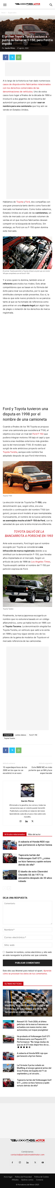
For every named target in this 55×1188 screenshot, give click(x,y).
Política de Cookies (41, 1177)
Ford (27, 201)
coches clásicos (20, 735)
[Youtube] (43, 1162)
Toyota (19, 201)
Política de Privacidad (23, 1177)
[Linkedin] (27, 821)
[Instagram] (21, 821)
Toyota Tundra (10, 452)
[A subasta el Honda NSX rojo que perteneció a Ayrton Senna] (10, 845)
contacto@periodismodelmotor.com (27, 1154)
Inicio (3, 12)
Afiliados (15, 1180)
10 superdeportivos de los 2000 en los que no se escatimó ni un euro (15, 770)
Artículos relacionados (15, 834)
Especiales (12, 12)
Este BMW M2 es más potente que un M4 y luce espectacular (40, 770)
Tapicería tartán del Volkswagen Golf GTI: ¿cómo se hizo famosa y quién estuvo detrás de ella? (34, 1083)
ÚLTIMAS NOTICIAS (13, 984)
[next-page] (9, 888)
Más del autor (34, 834)
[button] (4, 5)
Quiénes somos (27, 1180)
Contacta (39, 1180)
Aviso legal (8, 1177)
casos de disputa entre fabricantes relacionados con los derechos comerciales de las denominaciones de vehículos (27, 88)
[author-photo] (27, 797)
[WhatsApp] (18, 57)
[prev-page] (4, 888)
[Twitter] (12, 57)
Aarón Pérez (10, 48)
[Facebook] (5, 57)
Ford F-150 (38, 434)
